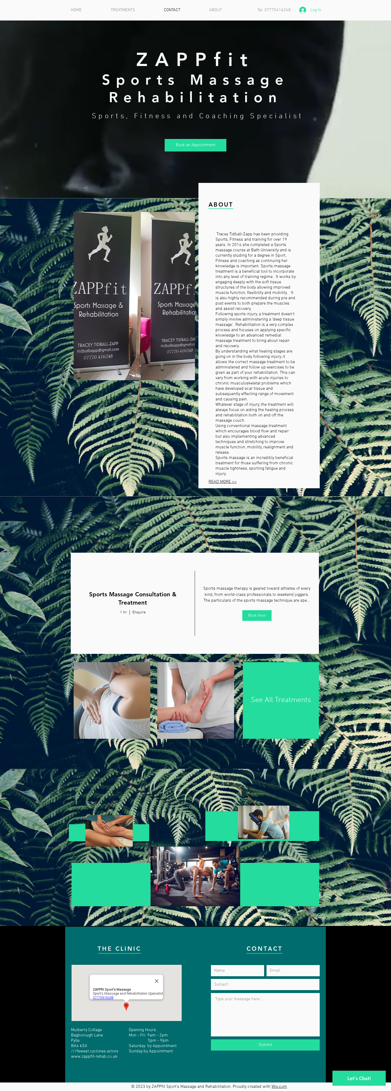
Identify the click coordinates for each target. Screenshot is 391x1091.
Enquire (139, 612)
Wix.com (279, 1086)
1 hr (123, 612)
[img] (257, 603)
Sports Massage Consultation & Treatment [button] (132, 598)
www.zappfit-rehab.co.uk (94, 1056)
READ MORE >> (223, 482)
